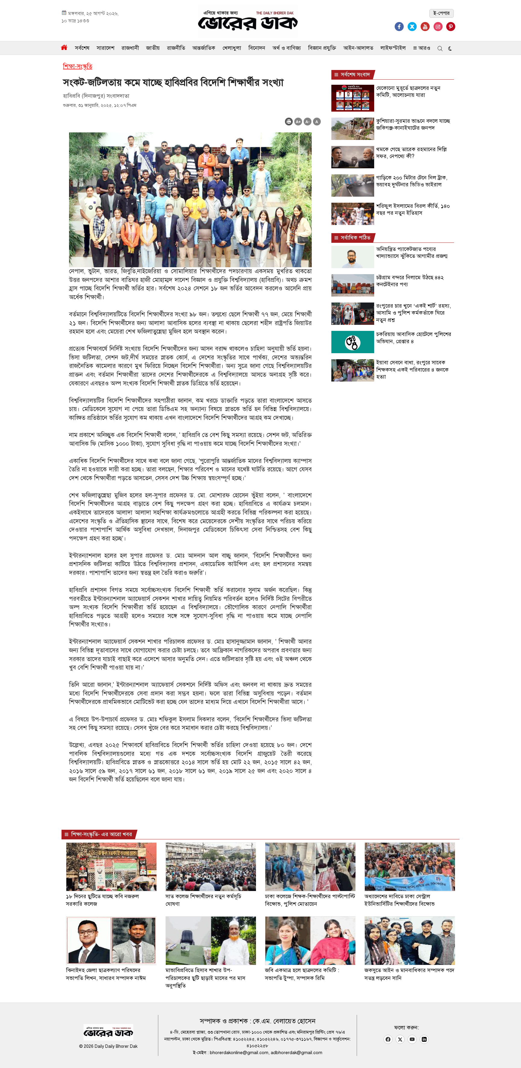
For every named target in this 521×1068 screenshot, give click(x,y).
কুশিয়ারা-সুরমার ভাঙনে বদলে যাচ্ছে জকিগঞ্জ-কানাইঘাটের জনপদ (413, 124)
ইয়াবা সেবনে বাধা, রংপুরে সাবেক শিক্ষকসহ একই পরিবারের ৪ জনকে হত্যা (412, 369)
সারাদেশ (105, 48)
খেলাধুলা (232, 48)
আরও (423, 48)
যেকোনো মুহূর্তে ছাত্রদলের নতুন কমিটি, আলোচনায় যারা (408, 91)
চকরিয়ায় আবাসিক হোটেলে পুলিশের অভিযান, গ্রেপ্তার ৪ (413, 337)
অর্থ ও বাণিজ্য (287, 48)
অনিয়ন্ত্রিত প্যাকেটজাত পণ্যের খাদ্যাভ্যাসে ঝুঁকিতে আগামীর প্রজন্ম (411, 252)
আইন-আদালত (358, 48)
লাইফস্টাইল (393, 48)
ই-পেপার (441, 13)
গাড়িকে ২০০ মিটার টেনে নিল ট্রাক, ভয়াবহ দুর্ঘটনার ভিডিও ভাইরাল (411, 181)
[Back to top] (511, 1055)
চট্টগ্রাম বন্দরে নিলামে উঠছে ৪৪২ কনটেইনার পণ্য (410, 281)
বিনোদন (256, 48)
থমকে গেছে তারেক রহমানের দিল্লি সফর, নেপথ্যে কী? (411, 153)
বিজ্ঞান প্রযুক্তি (322, 48)
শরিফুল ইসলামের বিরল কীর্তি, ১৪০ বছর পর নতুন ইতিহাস (413, 209)
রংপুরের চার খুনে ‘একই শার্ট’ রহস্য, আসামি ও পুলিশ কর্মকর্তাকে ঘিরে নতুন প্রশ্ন (413, 313)
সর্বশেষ (82, 48)
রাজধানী (130, 48)
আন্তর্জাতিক (203, 48)
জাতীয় (153, 48)
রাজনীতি (176, 48)
